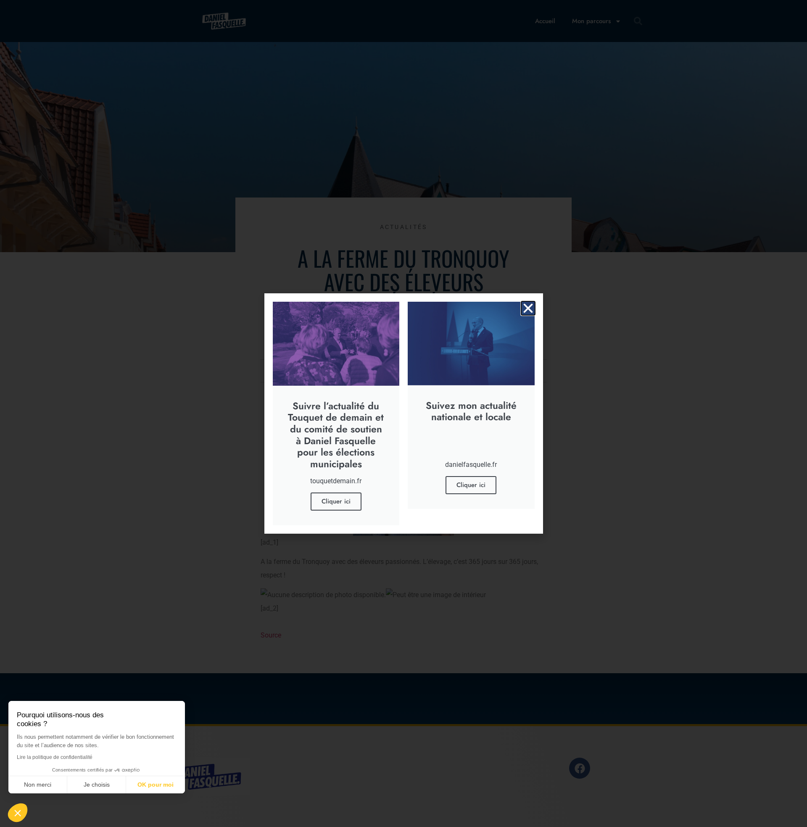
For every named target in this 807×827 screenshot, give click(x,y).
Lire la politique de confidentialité (54, 757)
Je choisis (97, 784)
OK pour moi (155, 784)
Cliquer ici (336, 501)
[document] (403, 413)
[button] (528, 308)
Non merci (37, 784)
